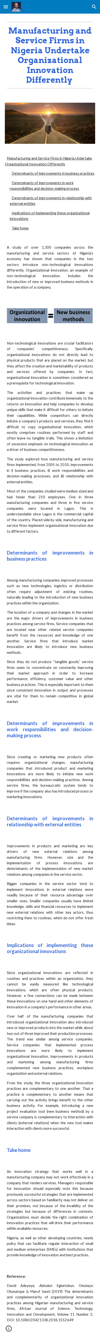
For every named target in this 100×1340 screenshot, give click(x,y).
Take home (20, 228)
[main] (50, 55)
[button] (6, 6)
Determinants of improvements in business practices (53, 173)
